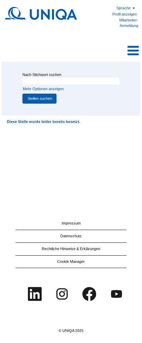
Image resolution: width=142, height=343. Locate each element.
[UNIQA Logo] (41, 13)
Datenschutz (71, 236)
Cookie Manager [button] (71, 261)
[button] (94, 50)
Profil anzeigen (124, 14)
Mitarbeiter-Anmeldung (128, 23)
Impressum (71, 223)
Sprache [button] (124, 8)
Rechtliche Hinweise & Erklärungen (71, 249)
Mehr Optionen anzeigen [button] (43, 89)
